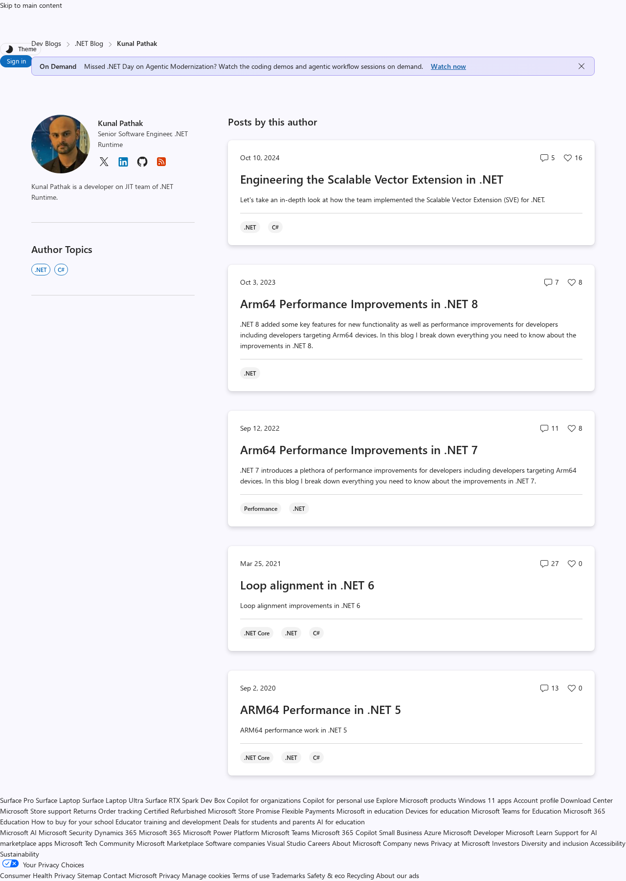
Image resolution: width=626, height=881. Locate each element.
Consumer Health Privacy (37, 875)
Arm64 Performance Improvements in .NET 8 (359, 303)
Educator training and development (168, 821)
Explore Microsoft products (416, 800)
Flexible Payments (308, 811)
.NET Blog (89, 43)
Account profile (536, 800)
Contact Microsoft (130, 875)
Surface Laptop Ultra (112, 800)
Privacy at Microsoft (460, 843)
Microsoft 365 (160, 832)
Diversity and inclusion (554, 843)
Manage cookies (206, 875)
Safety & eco (326, 875)
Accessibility (608, 843)
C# (61, 269)
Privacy (170, 875)
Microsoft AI (18, 832)
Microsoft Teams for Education (516, 811)
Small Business (400, 832)
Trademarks (288, 875)
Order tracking (120, 811)
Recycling (360, 875)
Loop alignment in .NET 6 (307, 584)
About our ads (397, 875)
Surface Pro (17, 800)
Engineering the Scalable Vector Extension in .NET (371, 179)
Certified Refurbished (175, 811)
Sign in (16, 61)
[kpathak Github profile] (142, 164)
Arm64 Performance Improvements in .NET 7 (359, 449)
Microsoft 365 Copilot (344, 832)
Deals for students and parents (269, 821)
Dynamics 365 (115, 832)
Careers (319, 843)
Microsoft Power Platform (221, 832)
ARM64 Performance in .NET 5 (320, 709)
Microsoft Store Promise (244, 811)
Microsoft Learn (529, 832)
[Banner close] (581, 66)
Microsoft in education (369, 811)
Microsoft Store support (35, 811)
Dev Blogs (46, 43)
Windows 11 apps (485, 800)
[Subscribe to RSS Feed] (161, 164)
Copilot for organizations (264, 800)
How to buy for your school (72, 821)
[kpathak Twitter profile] (104, 164)
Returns (84, 811)
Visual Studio (286, 843)
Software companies (235, 843)
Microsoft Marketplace (169, 843)
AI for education (341, 821)
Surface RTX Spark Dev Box (185, 800)
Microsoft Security (65, 832)
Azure (432, 832)
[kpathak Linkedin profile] (123, 165)
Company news (406, 843)
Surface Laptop (58, 800)
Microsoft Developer (473, 832)
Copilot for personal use (338, 800)
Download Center (586, 800)
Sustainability (19, 854)
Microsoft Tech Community (94, 843)
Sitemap (89, 875)
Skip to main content (31, 5)
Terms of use (250, 875)
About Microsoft (356, 843)
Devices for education (437, 811)
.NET (41, 269)
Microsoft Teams (285, 832)
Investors (505, 843)
